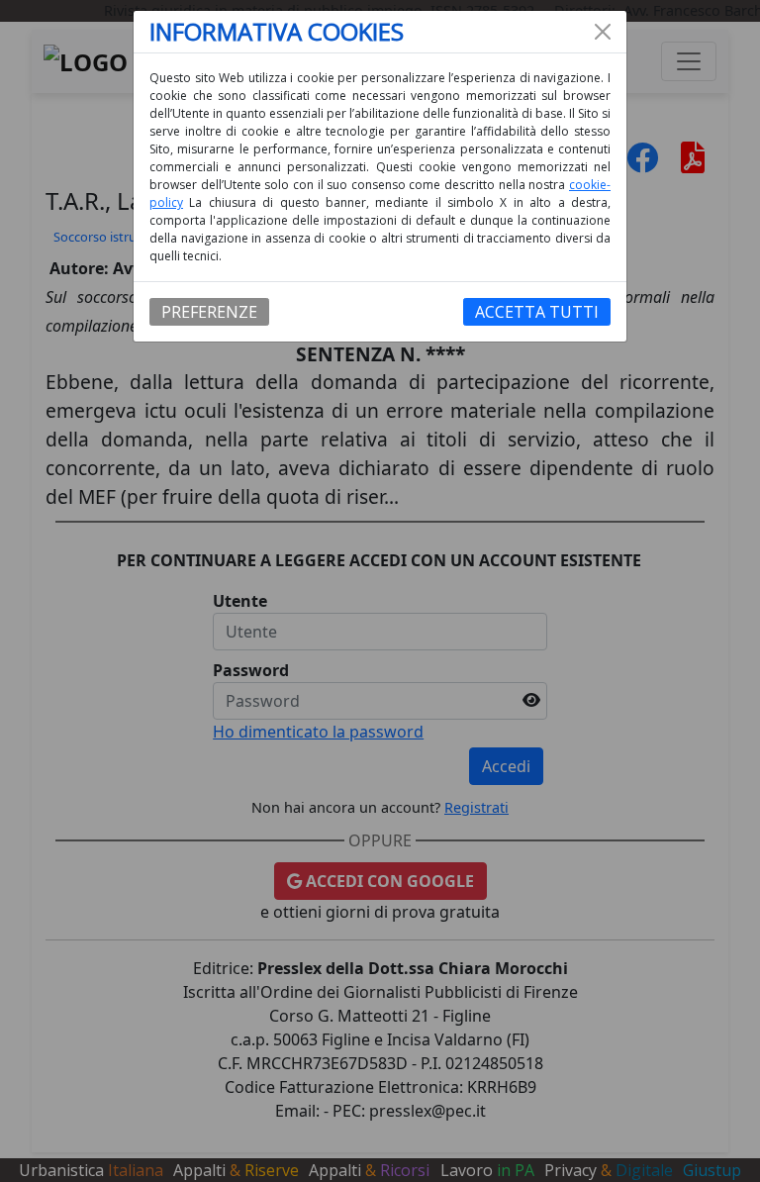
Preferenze (209, 312)
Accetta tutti (537, 312)
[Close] (602, 32)
